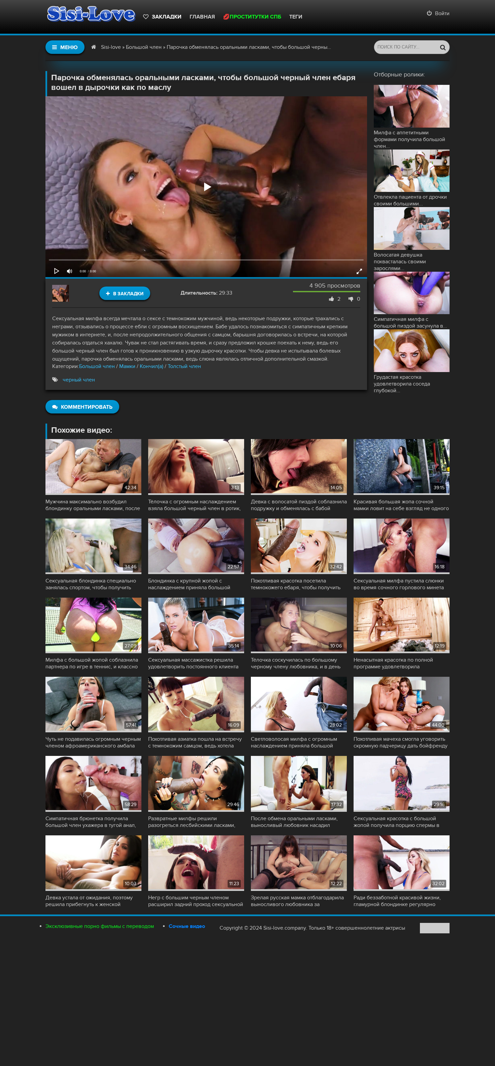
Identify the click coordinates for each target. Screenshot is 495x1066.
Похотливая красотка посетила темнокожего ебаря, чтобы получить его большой (295, 584)
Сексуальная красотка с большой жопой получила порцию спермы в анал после (396, 822)
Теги (295, 16)
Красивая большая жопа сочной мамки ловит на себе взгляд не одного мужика (401, 505)
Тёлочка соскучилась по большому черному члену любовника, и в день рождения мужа (295, 663)
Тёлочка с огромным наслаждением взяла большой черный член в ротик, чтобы (194, 505)
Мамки (127, 366)
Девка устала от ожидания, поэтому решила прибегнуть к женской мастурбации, (89, 901)
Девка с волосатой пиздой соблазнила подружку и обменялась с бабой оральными (299, 505)
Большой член (97, 366)
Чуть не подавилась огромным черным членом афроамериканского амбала (93, 742)
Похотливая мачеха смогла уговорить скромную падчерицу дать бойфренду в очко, (401, 742)
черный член (79, 379)
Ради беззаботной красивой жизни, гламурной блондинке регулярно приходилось (397, 901)
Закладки (167, 16)
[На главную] (90, 17)
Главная (202, 16)
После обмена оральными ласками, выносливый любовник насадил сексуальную (294, 822)
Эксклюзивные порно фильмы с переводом (99, 926)
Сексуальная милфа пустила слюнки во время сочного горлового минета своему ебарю (399, 584)
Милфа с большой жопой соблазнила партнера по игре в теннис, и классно (91, 663)
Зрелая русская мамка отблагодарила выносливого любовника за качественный (297, 901)
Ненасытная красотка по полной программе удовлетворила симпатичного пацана (393, 663)
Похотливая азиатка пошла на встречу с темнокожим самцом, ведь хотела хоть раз (195, 742)
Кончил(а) (151, 366)
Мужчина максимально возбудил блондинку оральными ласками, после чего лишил (92, 505)
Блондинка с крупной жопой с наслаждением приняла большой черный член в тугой (189, 584)
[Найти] (443, 47)
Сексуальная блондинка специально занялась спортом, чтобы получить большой (90, 584)
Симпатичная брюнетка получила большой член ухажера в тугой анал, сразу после (90, 822)
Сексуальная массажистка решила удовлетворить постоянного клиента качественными (193, 663)
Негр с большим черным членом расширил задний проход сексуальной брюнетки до (195, 901)
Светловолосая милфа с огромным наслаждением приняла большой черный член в (294, 742)
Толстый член (184, 366)
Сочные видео (187, 926)
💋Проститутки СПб (252, 16)
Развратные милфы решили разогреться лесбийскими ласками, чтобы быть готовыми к (191, 822)
